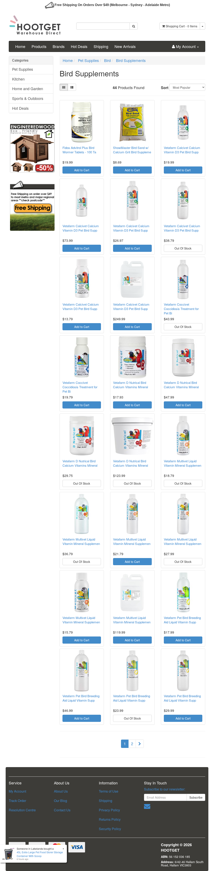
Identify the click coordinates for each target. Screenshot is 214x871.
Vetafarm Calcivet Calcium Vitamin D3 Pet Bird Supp (182, 149)
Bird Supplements (131, 60)
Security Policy (110, 828)
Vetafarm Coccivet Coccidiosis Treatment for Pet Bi (181, 308)
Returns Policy (110, 819)
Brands (59, 46)
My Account (17, 791)
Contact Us (62, 810)
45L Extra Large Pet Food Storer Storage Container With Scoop (40, 853)
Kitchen (18, 79)
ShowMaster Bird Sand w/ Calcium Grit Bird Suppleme (132, 149)
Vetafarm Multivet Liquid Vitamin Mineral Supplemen (182, 463)
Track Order (17, 800)
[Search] (134, 26)
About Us (61, 791)
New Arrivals (125, 46)
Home (20, 46)
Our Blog (60, 800)
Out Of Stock (183, 248)
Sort (163, 87)
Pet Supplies (22, 69)
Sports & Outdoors (27, 98)
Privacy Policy (109, 810)
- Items (181, 26)
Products (39, 46)
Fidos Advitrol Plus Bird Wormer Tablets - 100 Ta (79, 149)
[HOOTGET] (35, 23)
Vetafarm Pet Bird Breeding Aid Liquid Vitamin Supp (182, 619)
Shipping (101, 46)
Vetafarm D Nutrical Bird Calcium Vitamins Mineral (130, 384)
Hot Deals (79, 46)
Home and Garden (27, 88)
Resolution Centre (22, 810)
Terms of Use (108, 791)
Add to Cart (81, 170)
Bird (107, 60)
